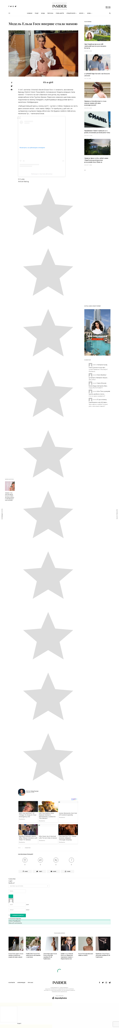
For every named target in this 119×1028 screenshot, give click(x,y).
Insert (19, 1023)
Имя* (27, 904)
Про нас (30, 982)
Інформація (21, 982)
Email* (27, 909)
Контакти (12, 982)
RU (107, 7)
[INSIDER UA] (59, 6)
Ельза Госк (27, 847)
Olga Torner (35, 791)
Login (10, 881)
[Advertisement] (97, 237)
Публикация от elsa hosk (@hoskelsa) (41, 174)
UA (109, 7)
